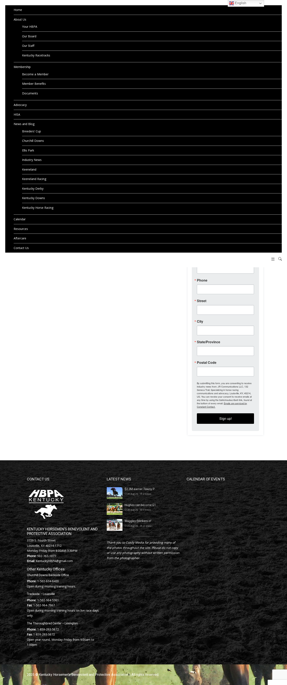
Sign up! (225, 418)
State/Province (208, 342)
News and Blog (24, 124)
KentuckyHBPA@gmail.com (54, 561)
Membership (22, 67)
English (240, 3)
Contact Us (21, 248)
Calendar (20, 219)
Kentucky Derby (32, 188)
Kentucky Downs (33, 198)
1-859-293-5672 (48, 629)
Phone (202, 280)
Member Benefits (34, 84)
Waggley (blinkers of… (139, 521)
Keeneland (29, 169)
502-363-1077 (46, 556)
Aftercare (20, 238)
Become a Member (35, 74)
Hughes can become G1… (141, 505)
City (200, 321)
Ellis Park (28, 150)
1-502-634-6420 (48, 581)
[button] (271, 259)
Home (18, 10)
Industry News (32, 160)
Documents (30, 93)
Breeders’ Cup (31, 131)
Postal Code (206, 362)
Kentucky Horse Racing (37, 208)
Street (201, 301)
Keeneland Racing (34, 179)
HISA (17, 114)
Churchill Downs (33, 141)
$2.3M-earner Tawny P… (140, 489)
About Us (20, 19)
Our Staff (28, 46)
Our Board (29, 36)
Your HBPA (29, 27)
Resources (21, 229)
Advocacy (20, 105)
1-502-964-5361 (48, 600)
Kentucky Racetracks (36, 55)
